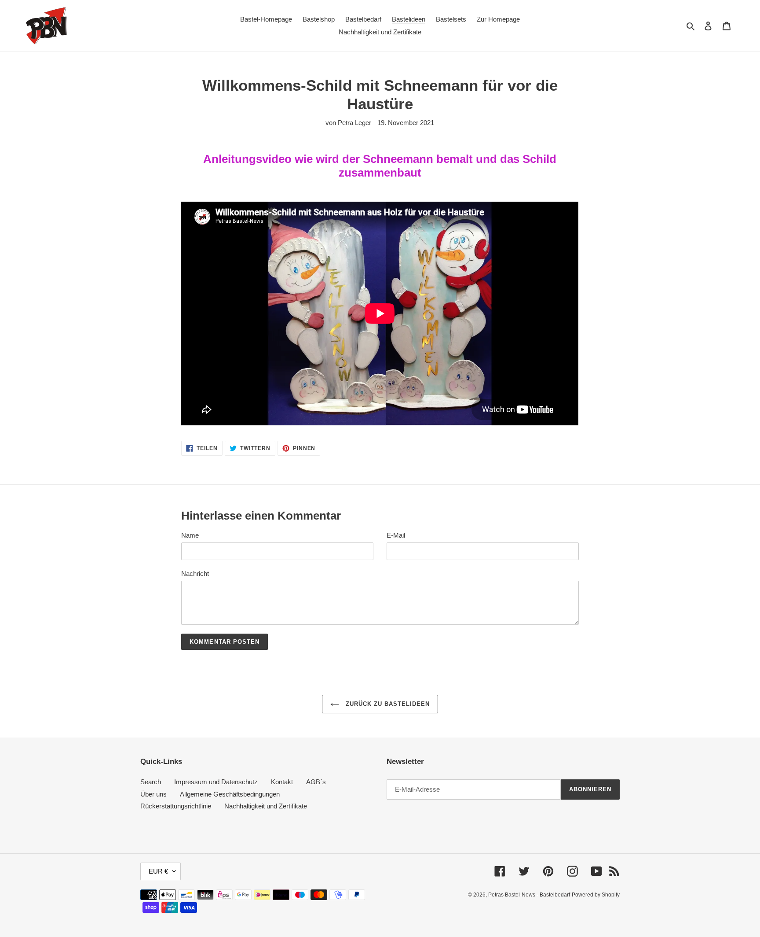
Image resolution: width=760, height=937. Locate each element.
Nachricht (195, 573)
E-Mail (396, 535)
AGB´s (316, 782)
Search (150, 782)
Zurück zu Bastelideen (386, 704)
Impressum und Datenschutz (216, 782)
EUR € (158, 871)
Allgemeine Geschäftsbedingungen (230, 794)
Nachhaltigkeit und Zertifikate (265, 806)
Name (190, 535)
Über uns (153, 794)
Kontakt (282, 782)
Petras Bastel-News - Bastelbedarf (529, 895)
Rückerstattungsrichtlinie (175, 806)
